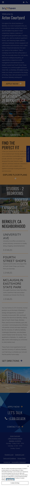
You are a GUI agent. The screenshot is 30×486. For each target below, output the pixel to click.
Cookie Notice (10, 479)
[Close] (28, 466)
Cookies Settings (15, 483)
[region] (15, 475)
